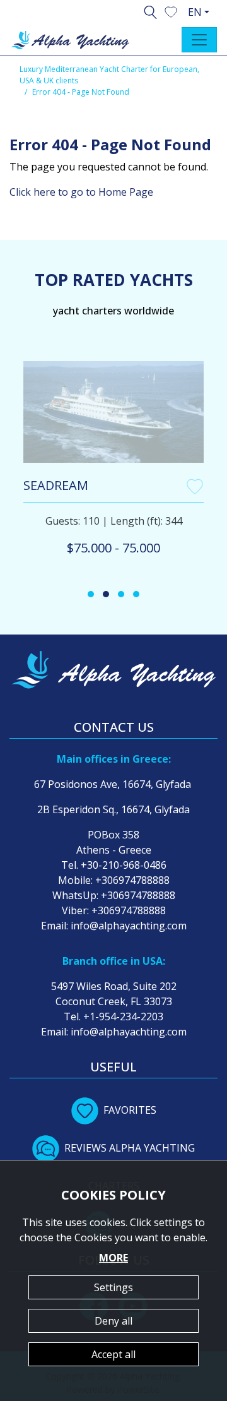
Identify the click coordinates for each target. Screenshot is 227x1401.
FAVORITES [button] (129, 1110)
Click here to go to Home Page (81, 192)
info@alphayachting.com (129, 926)
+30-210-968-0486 (123, 865)
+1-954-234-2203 (123, 1016)
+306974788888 (132, 880)
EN (195, 12)
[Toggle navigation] (199, 39)
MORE (113, 1258)
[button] (171, 11)
